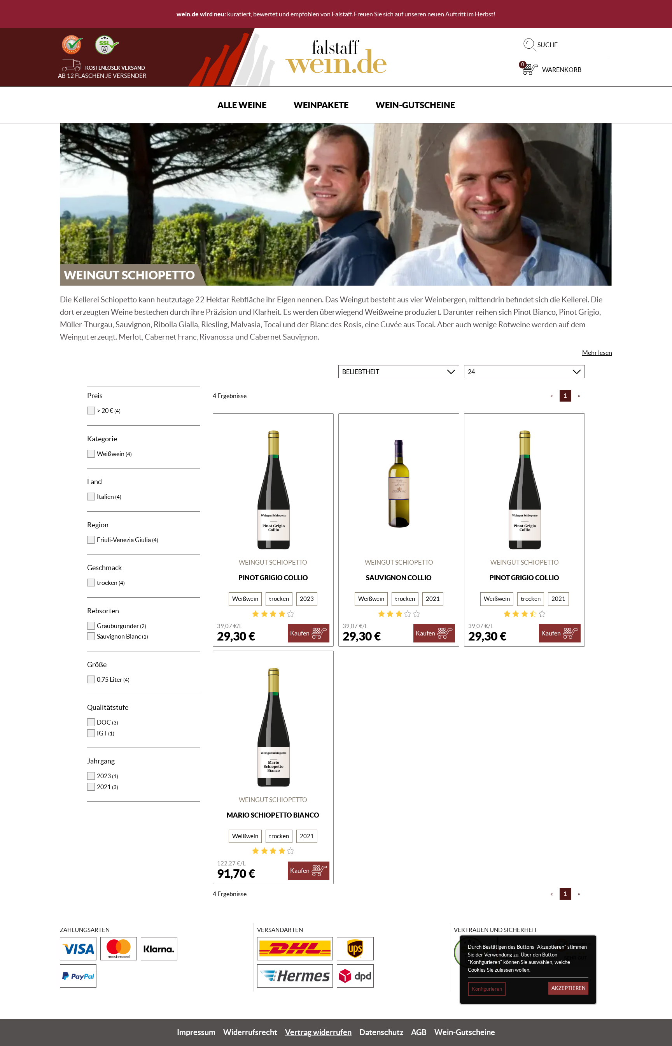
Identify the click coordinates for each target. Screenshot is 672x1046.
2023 (107, 775)
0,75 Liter (113, 679)
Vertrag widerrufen (318, 1032)
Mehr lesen (597, 352)
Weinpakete (321, 105)
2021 (107, 786)
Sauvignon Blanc (122, 636)
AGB (419, 1032)
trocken (111, 582)
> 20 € (109, 410)
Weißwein (114, 453)
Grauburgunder (121, 625)
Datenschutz (381, 1032)
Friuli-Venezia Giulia (127, 539)
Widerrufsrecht (250, 1032)
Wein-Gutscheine (415, 105)
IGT (105, 733)
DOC (107, 722)
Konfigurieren (487, 989)
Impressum (196, 1032)
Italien (109, 496)
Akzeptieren (568, 988)
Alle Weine (241, 105)
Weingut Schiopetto (273, 562)
